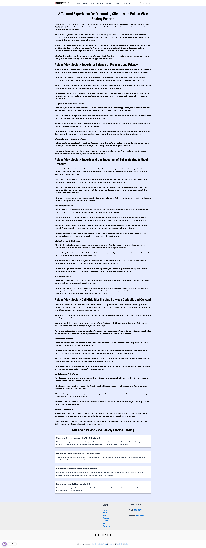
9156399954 (138, 510)
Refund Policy (119, 544)
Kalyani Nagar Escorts (98, 248)
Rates (92, 3)
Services (100, 3)
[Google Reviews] (108, 535)
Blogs (117, 3)
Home (78, 3)
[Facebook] (95, 535)
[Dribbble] (103, 535)
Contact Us (126, 3)
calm (78, 396)
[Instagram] (98, 535)
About (85, 3)
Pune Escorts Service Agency (99, 544)
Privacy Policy (111, 544)
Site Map (126, 544)
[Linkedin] (110, 535)
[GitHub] (105, 535)
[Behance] (100, 535)
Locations (109, 3)
